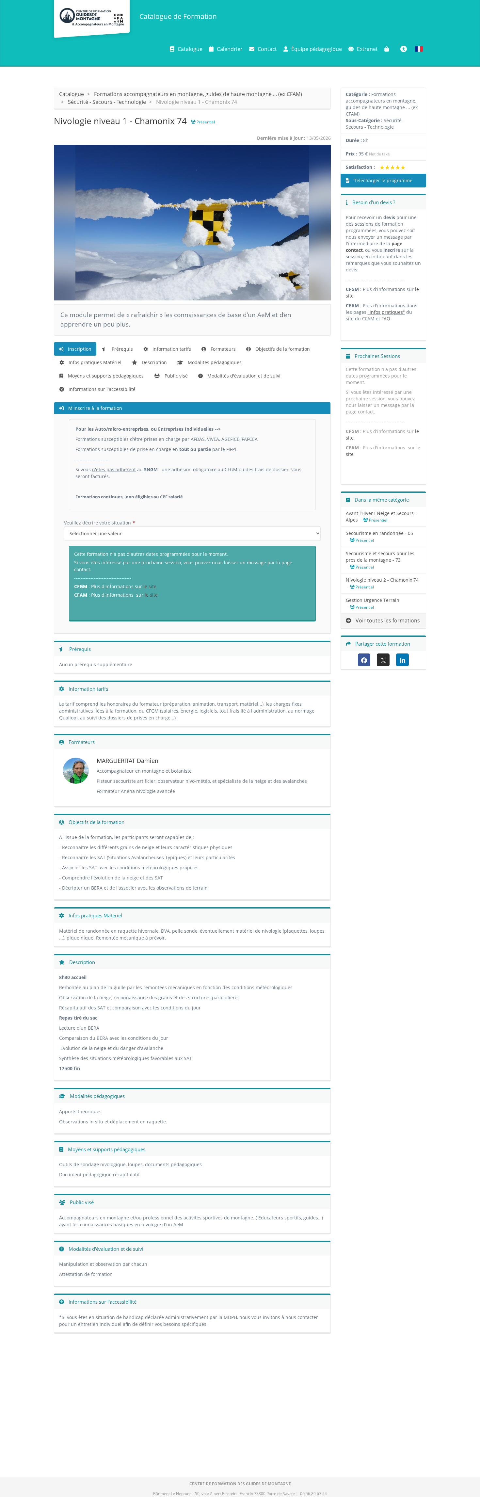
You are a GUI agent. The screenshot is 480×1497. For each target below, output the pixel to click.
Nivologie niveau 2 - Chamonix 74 (382, 580)
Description (153, 362)
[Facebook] (364, 659)
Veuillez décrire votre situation (97, 523)
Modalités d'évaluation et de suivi (243, 376)
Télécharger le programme (382, 180)
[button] (419, 49)
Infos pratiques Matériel (94, 362)
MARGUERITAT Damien (127, 761)
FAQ (385, 318)
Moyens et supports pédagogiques (105, 376)
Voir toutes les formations (387, 620)
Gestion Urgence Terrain (372, 600)
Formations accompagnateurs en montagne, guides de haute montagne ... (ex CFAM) (198, 94)
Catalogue (190, 49)
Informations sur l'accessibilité (101, 389)
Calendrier (230, 49)
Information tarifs (171, 349)
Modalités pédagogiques (214, 362)
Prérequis (121, 349)
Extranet (367, 49)
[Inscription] (388, 49)
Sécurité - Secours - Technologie (107, 101)
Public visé (175, 376)
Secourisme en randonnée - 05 (379, 533)
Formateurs (222, 349)
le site (149, 586)
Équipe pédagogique (316, 49)
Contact (267, 49)
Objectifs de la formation (282, 349)
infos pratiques (386, 312)
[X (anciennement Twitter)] (383, 659)
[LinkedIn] (402, 659)
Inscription (79, 349)
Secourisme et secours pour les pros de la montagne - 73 (380, 556)
